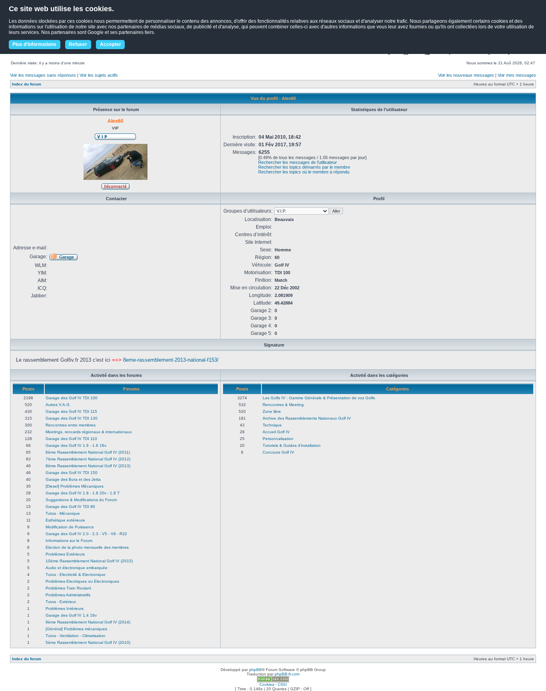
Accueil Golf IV (276, 432)
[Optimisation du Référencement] (273, 681)
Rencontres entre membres (71, 425)
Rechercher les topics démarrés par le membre (304, 167)
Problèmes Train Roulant (68, 588)
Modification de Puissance (70, 527)
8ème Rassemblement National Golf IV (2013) (88, 466)
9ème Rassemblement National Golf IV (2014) (88, 622)
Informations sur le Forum (69, 540)
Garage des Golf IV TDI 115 (71, 411)
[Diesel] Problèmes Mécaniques (75, 486)
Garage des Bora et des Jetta (73, 479)
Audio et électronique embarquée (77, 568)
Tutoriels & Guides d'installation (292, 445)
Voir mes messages (517, 75)
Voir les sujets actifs (99, 75)
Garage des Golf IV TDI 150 (72, 472)
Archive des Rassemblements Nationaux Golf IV (307, 418)
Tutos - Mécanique (63, 513)
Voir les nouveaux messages (466, 75)
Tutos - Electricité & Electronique (76, 574)
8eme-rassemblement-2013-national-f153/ (171, 360)
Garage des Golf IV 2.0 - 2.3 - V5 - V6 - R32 (86, 534)
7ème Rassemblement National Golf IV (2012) (88, 459)
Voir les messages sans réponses (43, 75)
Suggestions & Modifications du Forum (81, 500)
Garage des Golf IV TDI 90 (70, 506)
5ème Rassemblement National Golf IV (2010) (88, 642)
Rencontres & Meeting (283, 404)
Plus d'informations (34, 44)
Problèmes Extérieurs (65, 554)
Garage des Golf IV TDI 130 (72, 418)
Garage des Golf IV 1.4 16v (71, 615)
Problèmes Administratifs (68, 595)
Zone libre (272, 411)
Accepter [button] (110, 44)
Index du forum (26, 84)
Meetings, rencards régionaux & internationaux (89, 432)
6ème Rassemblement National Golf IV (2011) (88, 452)
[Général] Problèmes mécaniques (76, 629)
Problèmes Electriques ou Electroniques (82, 581)
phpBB (255, 669)
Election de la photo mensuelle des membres (87, 547)
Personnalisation (278, 438)
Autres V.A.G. (58, 404)
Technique (272, 425)
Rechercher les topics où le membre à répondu (303, 171)
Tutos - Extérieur (61, 601)
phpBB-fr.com (287, 674)
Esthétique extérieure (65, 520)
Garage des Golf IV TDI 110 (71, 438)
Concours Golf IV (278, 452)
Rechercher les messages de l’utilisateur (297, 162)
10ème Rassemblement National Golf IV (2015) (89, 561)
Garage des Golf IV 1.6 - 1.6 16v (76, 445)
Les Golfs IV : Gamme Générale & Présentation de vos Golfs (319, 398)
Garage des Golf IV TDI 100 (72, 398)
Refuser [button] (78, 44)
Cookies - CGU (273, 684)
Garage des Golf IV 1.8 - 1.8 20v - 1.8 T (83, 493)
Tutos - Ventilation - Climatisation (76, 635)
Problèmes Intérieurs (65, 608)
